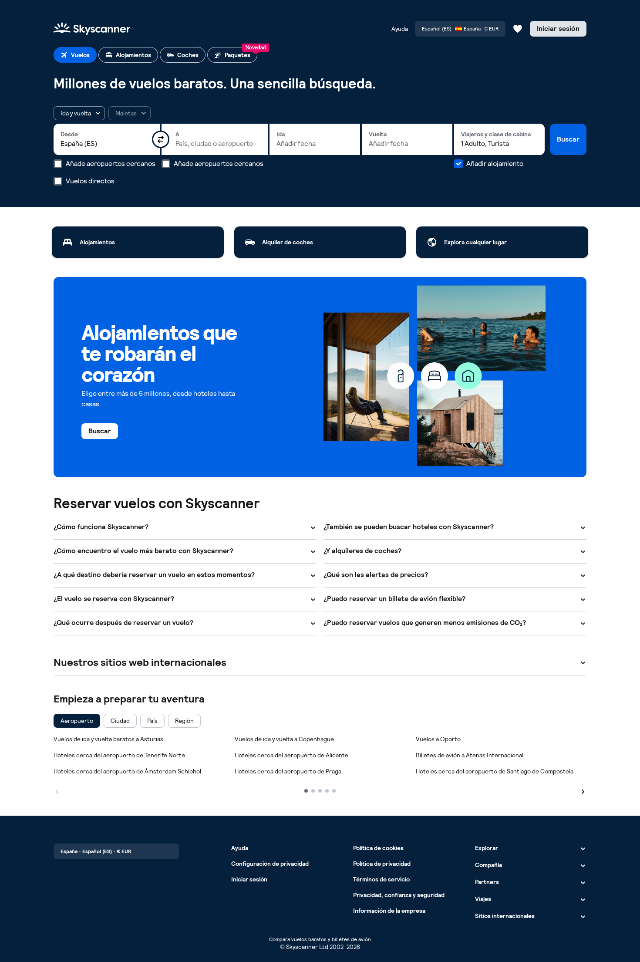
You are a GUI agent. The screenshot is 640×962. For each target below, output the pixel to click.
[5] (334, 791)
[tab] (75, 55)
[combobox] (107, 143)
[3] (320, 791)
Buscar (568, 139)
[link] (138, 242)
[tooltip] (129, 113)
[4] (327, 791)
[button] (79, 113)
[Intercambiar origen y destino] (160, 139)
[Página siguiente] (582, 790)
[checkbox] (77, 721)
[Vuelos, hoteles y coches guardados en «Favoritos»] (517, 29)
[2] (313, 791)
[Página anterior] (57, 790)
